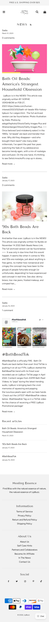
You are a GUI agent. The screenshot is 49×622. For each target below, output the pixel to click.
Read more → (8, 163)
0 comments (8, 38)
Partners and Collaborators (24, 549)
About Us (24, 541)
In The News (25, 557)
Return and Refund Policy (24, 519)
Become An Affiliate (24, 554)
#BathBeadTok (15, 354)
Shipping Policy (24, 523)
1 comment (7, 310)
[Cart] (45, 12)
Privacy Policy (24, 515)
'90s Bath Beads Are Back (14, 444)
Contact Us (24, 562)
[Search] (37, 12)
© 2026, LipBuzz (23, 615)
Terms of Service (24, 511)
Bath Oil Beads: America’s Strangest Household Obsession (22, 83)
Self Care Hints (24, 545)
